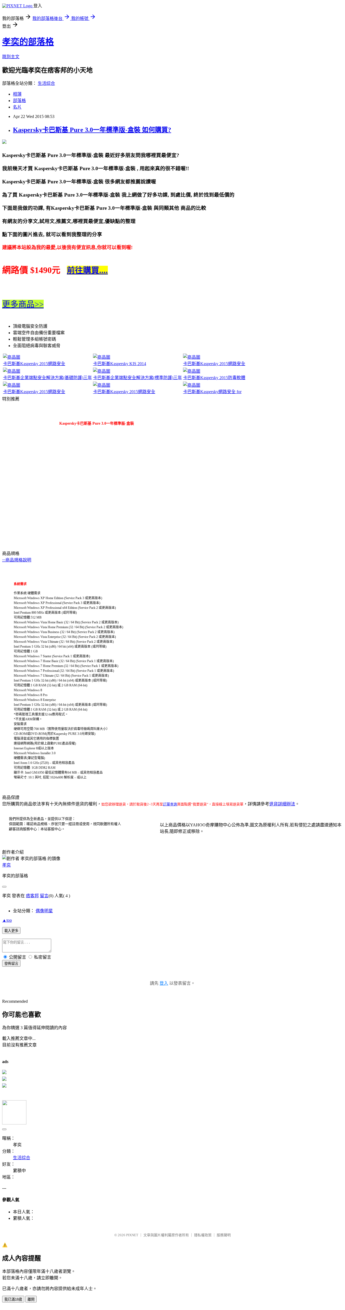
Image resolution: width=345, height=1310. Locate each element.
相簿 (17, 94)
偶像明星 (44, 911)
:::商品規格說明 (16, 560)
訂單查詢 (170, 804)
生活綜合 (46, 83)
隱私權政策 (203, 1235)
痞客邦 (32, 895)
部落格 (19, 100)
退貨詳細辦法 (282, 804)
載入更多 (11, 931)
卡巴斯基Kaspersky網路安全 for (212, 391)
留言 (44, 895)
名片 (17, 107)
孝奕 (6, 865)
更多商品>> (23, 304)
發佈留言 (11, 964)
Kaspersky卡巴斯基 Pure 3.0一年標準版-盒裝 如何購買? (92, 129)
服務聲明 (224, 1235)
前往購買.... (87, 270)
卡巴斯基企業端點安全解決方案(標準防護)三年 (137, 377)
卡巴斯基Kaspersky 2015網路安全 (34, 363)
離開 (30, 1299)
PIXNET (132, 1235)
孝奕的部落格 (28, 42)
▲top (7, 920)
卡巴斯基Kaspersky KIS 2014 (119, 363)
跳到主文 (10, 56)
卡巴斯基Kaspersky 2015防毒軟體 (214, 377)
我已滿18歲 (13, 1299)
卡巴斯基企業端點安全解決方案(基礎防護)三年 (47, 377)
